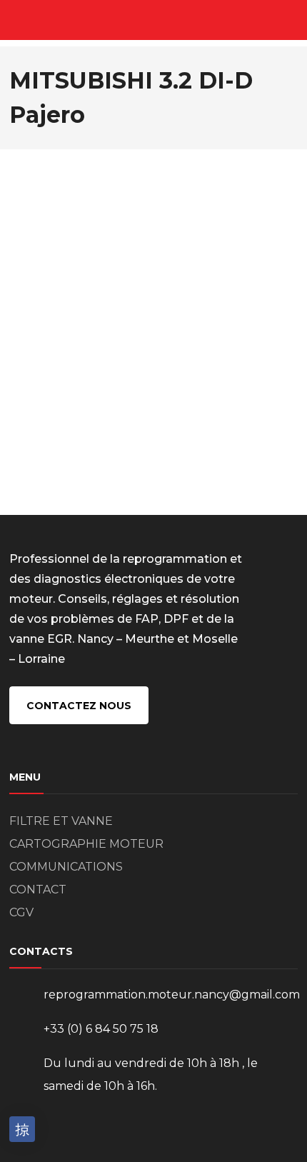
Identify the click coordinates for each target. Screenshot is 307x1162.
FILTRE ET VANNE (61, 821)
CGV (21, 912)
